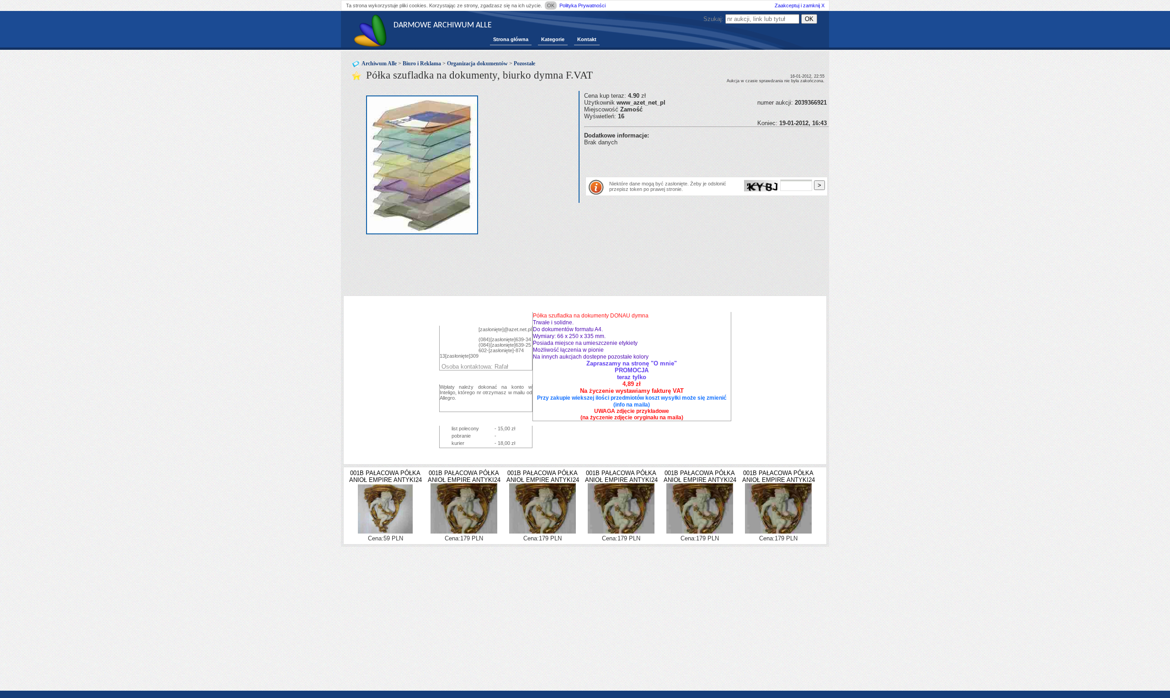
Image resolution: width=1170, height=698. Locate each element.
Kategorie (552, 39)
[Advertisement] (691, 159)
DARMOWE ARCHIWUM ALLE (443, 25)
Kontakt (586, 39)
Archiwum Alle (379, 63)
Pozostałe (524, 63)
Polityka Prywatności (582, 5)
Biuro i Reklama (422, 63)
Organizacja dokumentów (477, 63)
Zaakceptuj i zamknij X (799, 5)
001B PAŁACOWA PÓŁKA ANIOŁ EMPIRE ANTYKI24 (385, 476)
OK (550, 5)
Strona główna (510, 39)
